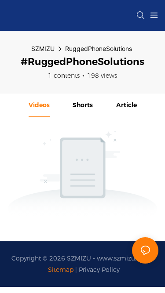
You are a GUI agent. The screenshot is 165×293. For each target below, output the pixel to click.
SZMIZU (43, 48)
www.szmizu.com (124, 258)
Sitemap (60, 270)
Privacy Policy (99, 270)
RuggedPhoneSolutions (98, 48)
